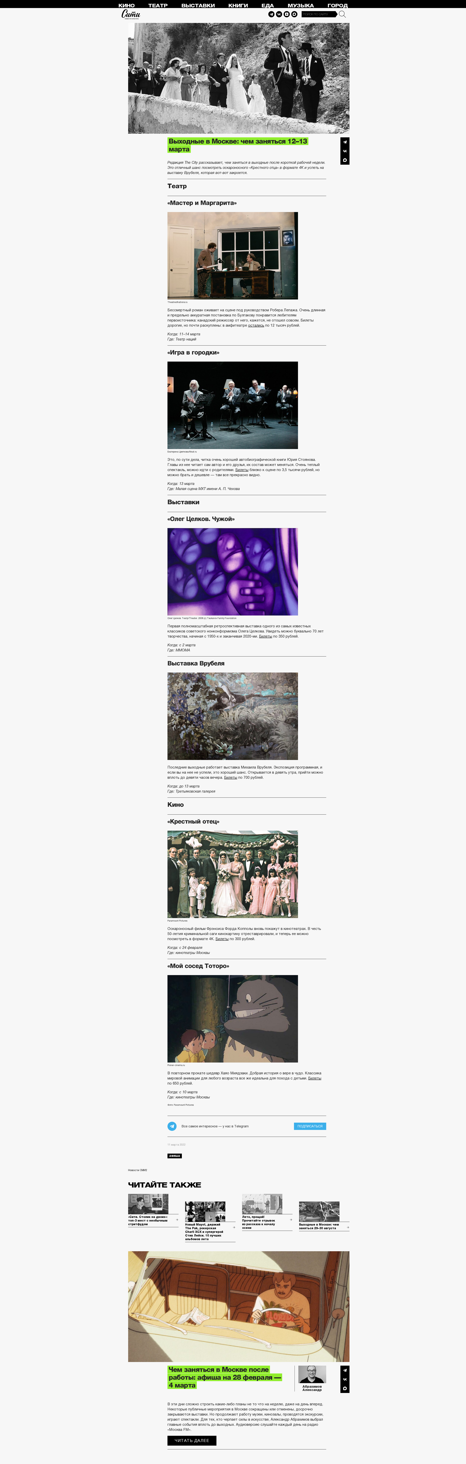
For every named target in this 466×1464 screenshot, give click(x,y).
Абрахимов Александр (312, 1388)
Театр (157, 5)
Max (294, 14)
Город (337, 5)
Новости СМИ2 (137, 1170)
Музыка (301, 5)
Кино (126, 5)
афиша (174, 1156)
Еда (267, 5)
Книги (238, 5)
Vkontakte (279, 14)
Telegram (271, 14)
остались (256, 325)
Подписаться (310, 1126)
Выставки (198, 5)
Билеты (241, 470)
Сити (131, 14)
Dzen (287, 14)
